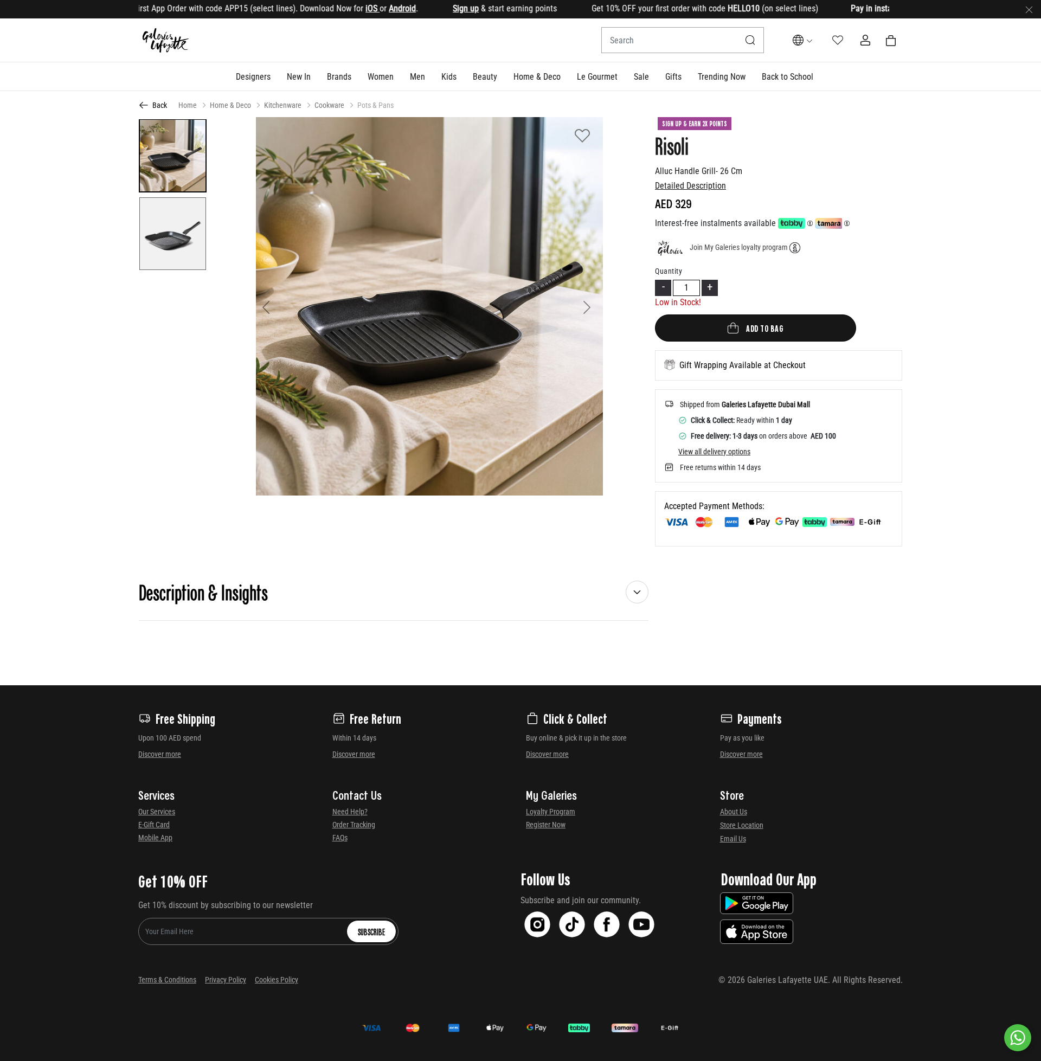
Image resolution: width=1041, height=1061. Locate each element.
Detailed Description (690, 186)
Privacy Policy (225, 979)
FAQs (340, 837)
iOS (342, 8)
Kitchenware (282, 105)
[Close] (1029, 9)
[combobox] (682, 40)
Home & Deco (230, 105)
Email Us (733, 838)
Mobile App (155, 837)
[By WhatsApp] (1017, 1037)
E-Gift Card (154, 824)
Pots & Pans (375, 105)
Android (371, 8)
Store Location (741, 825)
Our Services (156, 811)
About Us (733, 811)
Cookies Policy (276, 979)
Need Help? (350, 811)
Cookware (329, 105)
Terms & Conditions (167, 979)
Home (187, 105)
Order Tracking (353, 824)
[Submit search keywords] (750, 40)
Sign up (435, 8)
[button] (253, 76)
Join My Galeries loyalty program (739, 247)
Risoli (672, 145)
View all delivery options (714, 451)
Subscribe (371, 931)
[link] (339, 76)
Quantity (668, 271)
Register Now (546, 824)
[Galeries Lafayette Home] (166, 40)
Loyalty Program (550, 811)
